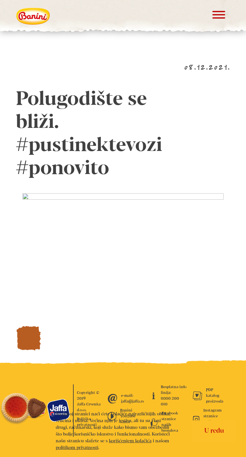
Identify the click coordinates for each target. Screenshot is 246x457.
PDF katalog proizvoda (214, 396)
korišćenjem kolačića (130, 441)
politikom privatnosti (77, 447)
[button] (219, 16)
